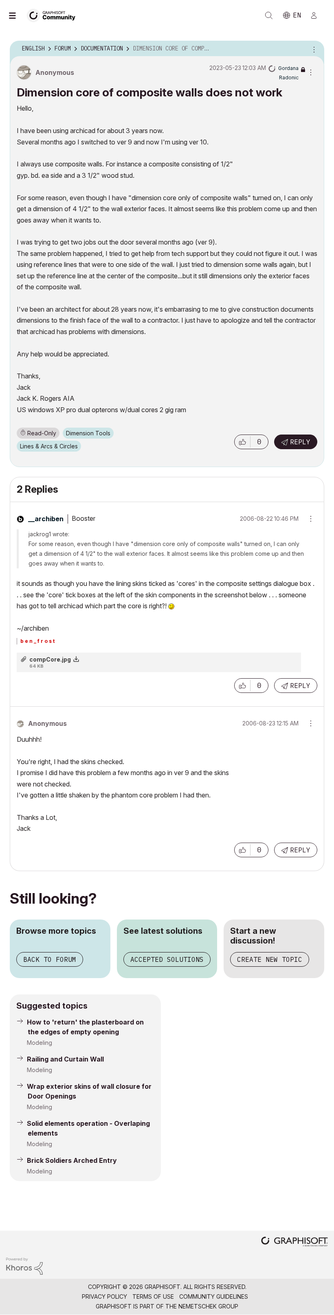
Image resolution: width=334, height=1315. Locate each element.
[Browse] (16, 15)
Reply (300, 442)
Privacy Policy (104, 1296)
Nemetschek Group (208, 1306)
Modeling (39, 1042)
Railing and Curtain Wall (65, 1059)
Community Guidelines (213, 1296)
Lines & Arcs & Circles (49, 446)
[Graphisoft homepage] (294, 1242)
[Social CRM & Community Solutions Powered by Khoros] (24, 1265)
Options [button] (313, 49)
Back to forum (49, 959)
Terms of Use (153, 1296)
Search (269, 15)
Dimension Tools (88, 433)
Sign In (317, 15)
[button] (242, 442)
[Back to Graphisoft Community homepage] (53, 14)
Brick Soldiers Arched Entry (72, 1160)
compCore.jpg (50, 659)
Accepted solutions (167, 959)
